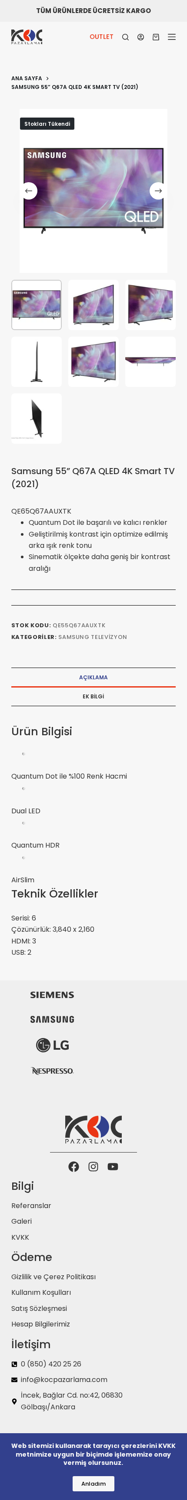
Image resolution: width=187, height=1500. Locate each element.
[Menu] (172, 37)
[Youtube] (112, 1166)
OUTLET (102, 37)
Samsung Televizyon (92, 637)
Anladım (93, 1484)
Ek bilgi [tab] (93, 696)
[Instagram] (93, 1166)
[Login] (140, 37)
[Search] (125, 37)
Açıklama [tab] (93, 677)
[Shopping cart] (156, 37)
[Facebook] (73, 1166)
